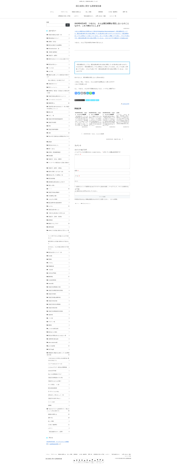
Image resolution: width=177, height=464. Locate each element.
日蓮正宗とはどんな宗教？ (58, 381)
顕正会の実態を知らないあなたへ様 (58, 335)
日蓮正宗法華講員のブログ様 (58, 377)
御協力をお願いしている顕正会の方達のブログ (58, 75)
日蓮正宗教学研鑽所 (58, 129)
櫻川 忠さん (58, 148)
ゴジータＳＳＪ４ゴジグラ (58, 99)
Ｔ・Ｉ (58, 188)
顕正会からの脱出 (58, 332)
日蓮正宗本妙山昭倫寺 (58, 192)
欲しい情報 (58, 421)
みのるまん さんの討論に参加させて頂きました (58, 247)
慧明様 (58, 259)
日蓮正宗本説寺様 (58, 300)
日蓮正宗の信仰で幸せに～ (58, 398)
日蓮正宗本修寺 (58, 293)
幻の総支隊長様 (58, 280)
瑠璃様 (58, 405)
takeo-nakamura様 (58, 342)
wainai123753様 (58, 370)
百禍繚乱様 (58, 266)
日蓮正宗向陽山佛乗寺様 (58, 297)
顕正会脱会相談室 (58, 388)
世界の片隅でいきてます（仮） (58, 171)
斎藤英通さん (58, 103)
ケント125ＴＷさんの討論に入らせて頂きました (58, 237)
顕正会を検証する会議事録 (58, 45)
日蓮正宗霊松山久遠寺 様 (58, 34)
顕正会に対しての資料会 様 (58, 175)
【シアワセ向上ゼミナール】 (58, 363)
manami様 (58, 283)
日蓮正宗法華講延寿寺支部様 (58, 311)
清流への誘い (58, 185)
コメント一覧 (128, 456)
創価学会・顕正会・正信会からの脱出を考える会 (58, 91)
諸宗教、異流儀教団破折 (58, 152)
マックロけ (58, 68)
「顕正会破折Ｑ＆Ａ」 (116, 454)
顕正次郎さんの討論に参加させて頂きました (58, 242)
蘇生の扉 (58, 112)
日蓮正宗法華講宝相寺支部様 (58, 290)
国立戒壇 (93, 100)
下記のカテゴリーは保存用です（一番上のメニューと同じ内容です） (58, 409)
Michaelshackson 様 (58, 48)
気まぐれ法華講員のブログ (58, 374)
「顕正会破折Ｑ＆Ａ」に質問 (58, 431)
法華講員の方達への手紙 (98, 454)
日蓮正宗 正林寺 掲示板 (58, 216)
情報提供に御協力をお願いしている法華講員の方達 (58, 353)
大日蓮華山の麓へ (58, 195)
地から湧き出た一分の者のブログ (58, 80)
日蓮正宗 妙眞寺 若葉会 (58, 168)
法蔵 (58, 132)
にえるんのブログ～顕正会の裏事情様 (58, 367)
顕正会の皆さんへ (58, 64)
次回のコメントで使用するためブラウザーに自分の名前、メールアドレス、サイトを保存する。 (103, 186)
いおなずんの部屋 (58, 199)
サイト (76, 181)
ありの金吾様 (58, 345)
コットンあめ (58, 401)
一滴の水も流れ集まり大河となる (58, 213)
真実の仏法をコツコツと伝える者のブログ (58, 60)
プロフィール (54, 454)
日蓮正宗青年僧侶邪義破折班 (58, 119)
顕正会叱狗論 (58, 178)
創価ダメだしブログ (58, 223)
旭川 (98, 100)
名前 (77, 170)
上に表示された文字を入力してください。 (86, 191)
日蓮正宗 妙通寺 (58, 55)
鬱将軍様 (58, 276)
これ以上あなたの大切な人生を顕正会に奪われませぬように (58, 359)
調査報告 (76, 454)
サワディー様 (58, 321)
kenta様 (58, 255)
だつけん (58, 262)
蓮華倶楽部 (58, 227)
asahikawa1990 (54, 444)
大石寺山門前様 (58, 273)
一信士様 (58, 269)
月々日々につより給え (58, 391)
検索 (47, 22)
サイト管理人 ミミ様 (58, 384)
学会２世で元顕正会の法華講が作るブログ (58, 137)
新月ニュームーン (58, 87)
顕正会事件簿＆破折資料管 (58, 202)
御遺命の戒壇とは (58, 414)
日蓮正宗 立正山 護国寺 (58, 159)
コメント (78, 154)
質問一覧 (58, 417)
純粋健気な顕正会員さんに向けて (58, 182)
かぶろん (58, 206)
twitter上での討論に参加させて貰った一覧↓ (58, 231)
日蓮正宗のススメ (58, 83)
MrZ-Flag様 (58, 349)
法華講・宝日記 (58, 41)
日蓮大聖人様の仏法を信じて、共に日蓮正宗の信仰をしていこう (58, 107)
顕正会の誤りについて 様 (58, 252)
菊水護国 (58, 155)
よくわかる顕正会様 (58, 328)
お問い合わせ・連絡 (126, 454)
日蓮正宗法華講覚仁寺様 (58, 287)
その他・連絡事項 (58, 424)
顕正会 (88, 100)
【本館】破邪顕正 (58, 52)
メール (77, 176)
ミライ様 (58, 318)
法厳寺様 (58, 314)
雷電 (58, 125)
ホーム (48, 454)
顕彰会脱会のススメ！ (58, 38)
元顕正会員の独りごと (58, 209)
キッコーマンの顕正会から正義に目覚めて (58, 163)
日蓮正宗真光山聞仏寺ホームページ (58, 96)
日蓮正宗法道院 (58, 122)
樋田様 (58, 325)
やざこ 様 (58, 115)
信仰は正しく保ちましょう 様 (58, 395)
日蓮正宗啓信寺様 (58, 307)
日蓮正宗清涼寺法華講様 (58, 304)
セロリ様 (58, 71)
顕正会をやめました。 (80, 100)
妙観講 (58, 141)
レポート (58, 428)
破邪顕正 (58, 220)
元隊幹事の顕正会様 (58, 339)
